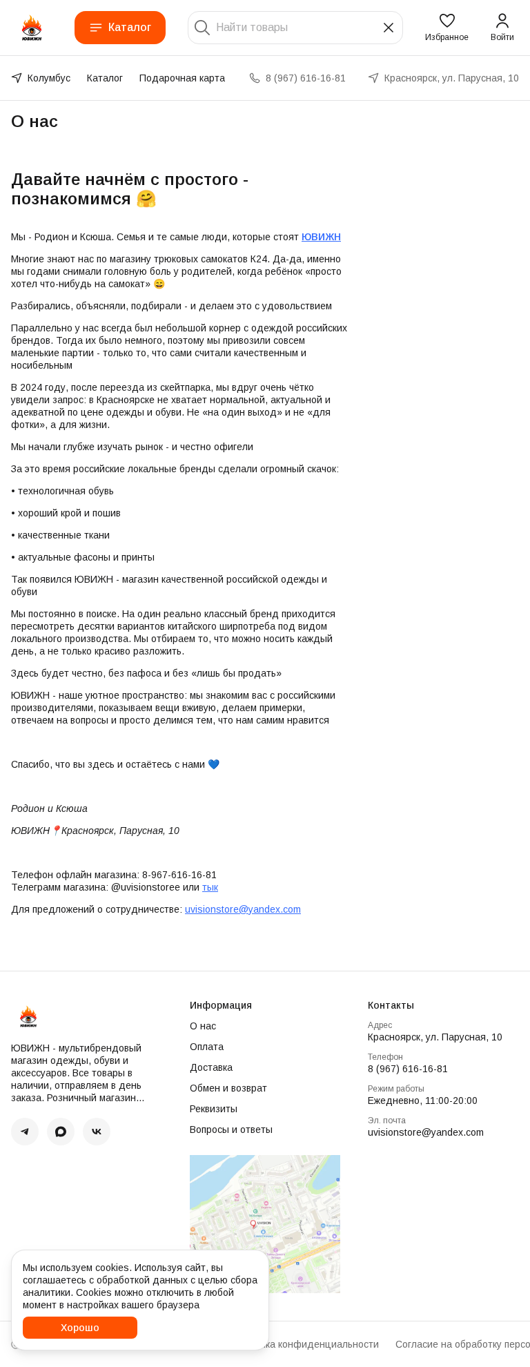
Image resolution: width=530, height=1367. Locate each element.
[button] (447, 27)
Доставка (211, 1067)
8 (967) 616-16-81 (408, 1068)
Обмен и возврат (228, 1088)
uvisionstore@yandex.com (243, 909)
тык (210, 887)
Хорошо (80, 1327)
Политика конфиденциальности (305, 1344)
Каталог (129, 27)
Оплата (207, 1046)
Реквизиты (213, 1108)
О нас (203, 1025)
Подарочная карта (182, 78)
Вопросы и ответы (231, 1129)
